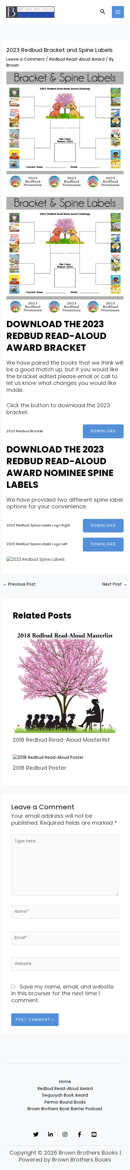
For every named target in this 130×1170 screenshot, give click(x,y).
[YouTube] (94, 1134)
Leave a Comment (25, 59)
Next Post (114, 584)
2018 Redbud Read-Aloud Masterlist (61, 739)
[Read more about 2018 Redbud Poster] (48, 757)
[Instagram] (65, 1134)
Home (65, 1082)
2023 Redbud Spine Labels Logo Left (36, 544)
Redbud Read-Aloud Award (77, 59)
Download (103, 431)
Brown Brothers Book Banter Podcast (65, 1109)
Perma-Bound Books (65, 1102)
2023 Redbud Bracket (24, 431)
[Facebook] (79, 1134)
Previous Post (19, 584)
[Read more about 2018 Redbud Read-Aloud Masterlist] (65, 680)
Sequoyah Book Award (65, 1095)
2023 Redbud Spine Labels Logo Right (38, 525)
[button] (103, 12)
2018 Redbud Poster (40, 768)
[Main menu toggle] (118, 12)
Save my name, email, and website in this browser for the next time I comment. (62, 993)
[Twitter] (36, 1134)
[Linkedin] (50, 1134)
